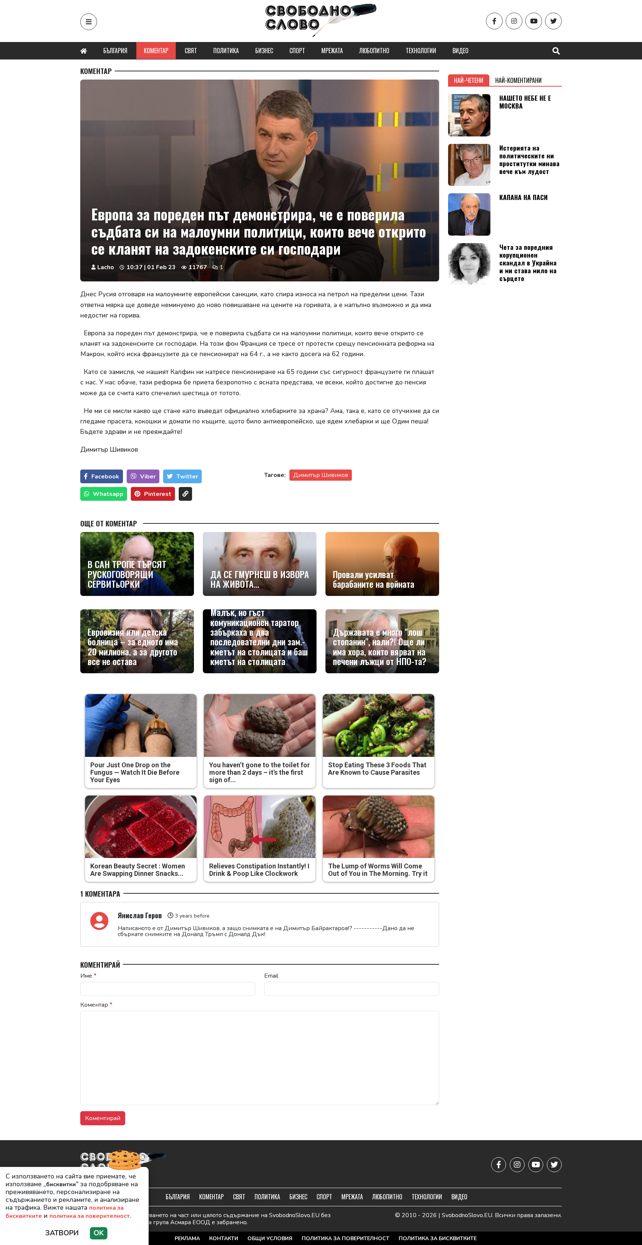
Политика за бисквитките (438, 1238)
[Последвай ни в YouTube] (533, 21)
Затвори (62, 1233)
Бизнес (264, 50)
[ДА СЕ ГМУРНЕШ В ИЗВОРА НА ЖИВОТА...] (260, 564)
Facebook (105, 476)
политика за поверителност (89, 1216)
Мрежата (332, 50)
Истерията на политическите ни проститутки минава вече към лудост (529, 159)
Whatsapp (108, 494)
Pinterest (157, 494)
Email (271, 976)
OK (99, 1233)
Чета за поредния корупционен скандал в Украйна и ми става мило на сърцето (528, 262)
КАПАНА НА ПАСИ (523, 197)
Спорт (297, 50)
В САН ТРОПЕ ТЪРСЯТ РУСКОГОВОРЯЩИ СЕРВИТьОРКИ (127, 573)
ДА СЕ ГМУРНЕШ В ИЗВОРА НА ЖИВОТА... (259, 579)
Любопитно (374, 50)
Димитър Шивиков (320, 475)
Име (88, 976)
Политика (226, 50)
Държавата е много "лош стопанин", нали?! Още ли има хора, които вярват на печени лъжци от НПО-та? (380, 646)
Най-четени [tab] (468, 80)
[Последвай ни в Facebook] (494, 21)
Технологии (421, 50)
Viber (148, 476)
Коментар (156, 50)
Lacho (105, 267)
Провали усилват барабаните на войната (373, 579)
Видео (460, 50)
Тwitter (187, 476)
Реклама (187, 1238)
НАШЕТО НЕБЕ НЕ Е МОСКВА (525, 101)
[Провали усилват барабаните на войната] (382, 564)
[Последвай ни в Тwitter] (553, 21)
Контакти (223, 1238)
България (115, 50)
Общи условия (269, 1238)
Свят (191, 50)
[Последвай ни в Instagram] (514, 21)
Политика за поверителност (345, 1238)
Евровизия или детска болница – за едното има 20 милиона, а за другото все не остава (133, 646)
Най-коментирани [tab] (518, 80)
